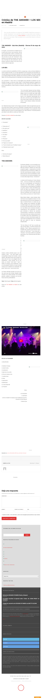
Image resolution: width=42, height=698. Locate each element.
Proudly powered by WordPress (16, 680)
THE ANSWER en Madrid (11, 284)
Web (28, 509)
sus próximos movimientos (14, 616)
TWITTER (5, 639)
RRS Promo (16, 453)
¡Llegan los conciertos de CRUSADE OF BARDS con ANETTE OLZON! (20, 603)
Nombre (3, 509)
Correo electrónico (19, 509)
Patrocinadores (7, 547)
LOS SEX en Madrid (10, 115)
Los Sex (8, 453)
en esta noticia (25, 613)
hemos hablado (21, 35)
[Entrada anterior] (11, 458)
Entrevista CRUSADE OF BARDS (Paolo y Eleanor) (15, 595)
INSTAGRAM (6, 646)
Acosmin (30, 680)
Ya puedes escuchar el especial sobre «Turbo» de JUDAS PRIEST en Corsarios (21, 599)
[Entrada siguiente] (30, 458)
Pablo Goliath (12, 453)
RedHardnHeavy (21, 676)
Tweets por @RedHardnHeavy (8, 585)
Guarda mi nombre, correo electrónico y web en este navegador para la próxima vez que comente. (21, 514)
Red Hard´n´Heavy (13, 25)
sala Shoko (20, 453)
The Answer (24, 453)
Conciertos (22, 25)
